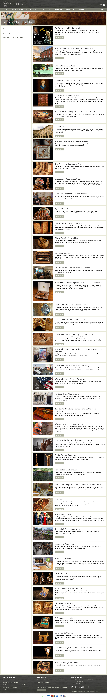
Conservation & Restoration (13, 37)
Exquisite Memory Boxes (9, 680)
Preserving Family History (43, 682)
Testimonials (57, 9)
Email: (79, 683)
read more (59, 37)
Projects (6, 29)
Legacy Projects (70, 9)
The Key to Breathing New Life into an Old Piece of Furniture (52, 687)
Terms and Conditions (83, 691)
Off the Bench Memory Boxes (10, 682)
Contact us (83, 9)
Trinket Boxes (6, 689)
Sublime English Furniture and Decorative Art (14, 684)
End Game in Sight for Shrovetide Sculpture (48, 680)
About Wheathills (16, 9)
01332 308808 (77, 681)
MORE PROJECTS (41, 690)
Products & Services (33, 9)
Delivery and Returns (95, 691)
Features (6, 33)
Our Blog (46, 9)
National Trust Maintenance (44, 684)
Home (5, 9)
